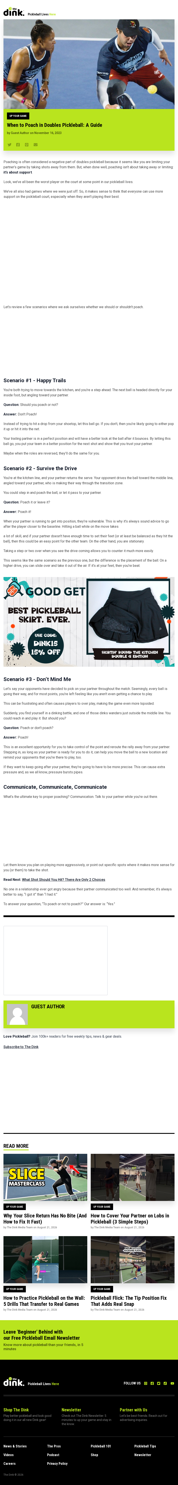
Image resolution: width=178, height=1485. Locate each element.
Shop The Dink (16, 1409)
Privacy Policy (57, 1464)
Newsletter (71, 1409)
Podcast (53, 1455)
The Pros (54, 1446)
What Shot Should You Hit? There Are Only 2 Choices (63, 880)
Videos (8, 1455)
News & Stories (15, 1446)
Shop (94, 1455)
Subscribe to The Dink (20, 1047)
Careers (9, 1464)
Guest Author (20, 133)
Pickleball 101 (101, 1446)
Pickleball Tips (145, 1446)
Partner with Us (133, 1409)
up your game (18, 115)
